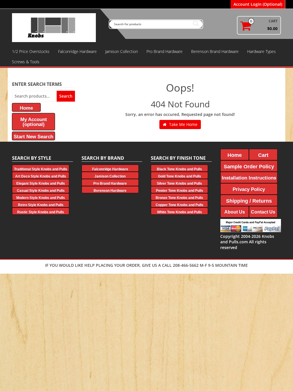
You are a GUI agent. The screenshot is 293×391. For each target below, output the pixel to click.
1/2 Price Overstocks (31, 51)
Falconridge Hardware (77, 51)
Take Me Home (182, 124)
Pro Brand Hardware (164, 51)
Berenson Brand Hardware (215, 51)
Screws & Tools (25, 61)
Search (65, 96)
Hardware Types (261, 51)
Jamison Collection (121, 51)
